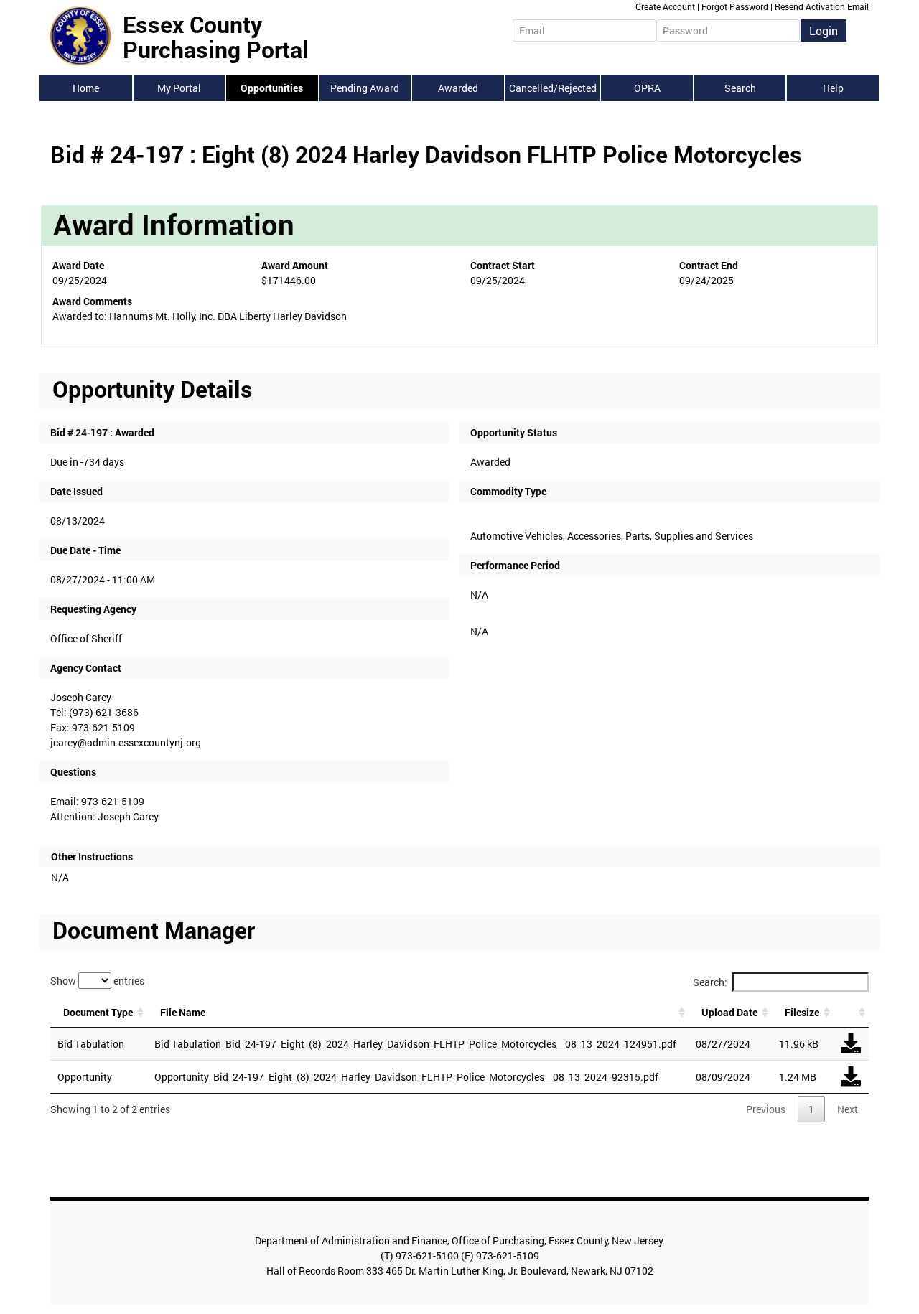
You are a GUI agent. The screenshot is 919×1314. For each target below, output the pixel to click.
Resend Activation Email (822, 6)
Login (823, 30)
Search (740, 88)
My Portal (179, 88)
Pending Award (364, 88)
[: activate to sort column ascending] (851, 1013)
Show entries (97, 980)
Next (847, 1109)
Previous (765, 1109)
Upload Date (729, 1012)
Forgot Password (734, 6)
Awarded (458, 88)
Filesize (802, 1012)
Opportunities (272, 88)
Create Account (665, 6)
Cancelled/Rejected (553, 88)
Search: (710, 982)
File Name (182, 1012)
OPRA (647, 88)
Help (833, 88)
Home (86, 88)
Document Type (98, 1012)
